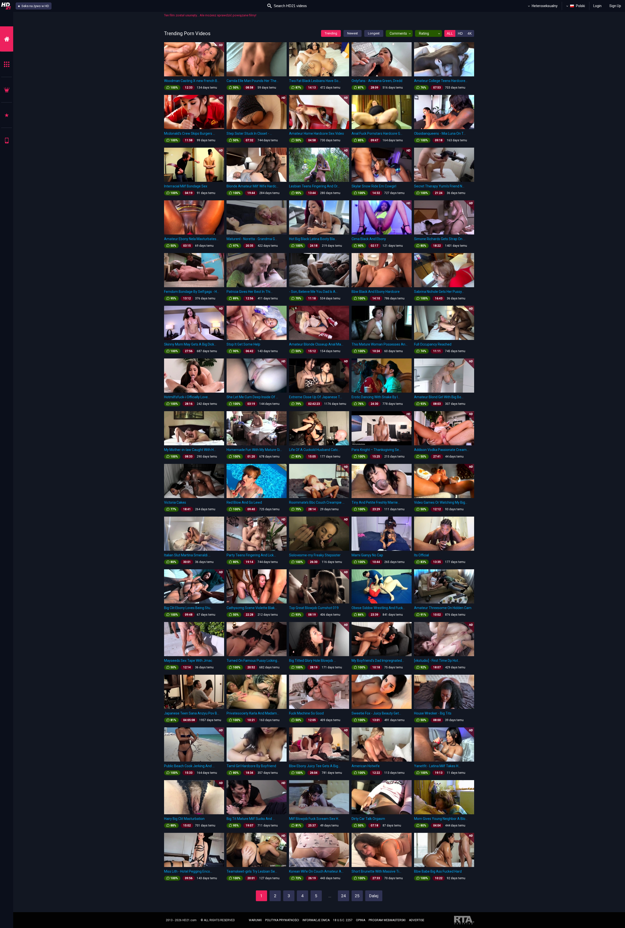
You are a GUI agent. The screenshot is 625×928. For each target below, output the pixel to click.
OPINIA (360, 920)
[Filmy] (6, 38)
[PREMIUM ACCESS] (6, 89)
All (450, 33)
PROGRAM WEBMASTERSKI (387, 920)
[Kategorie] (6, 64)
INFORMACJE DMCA (316, 920)
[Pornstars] (6, 115)
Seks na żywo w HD (35, 6)
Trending (331, 33)
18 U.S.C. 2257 (343, 920)
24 (343, 895)
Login (597, 6)
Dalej (373, 895)
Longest (374, 33)
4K (470, 33)
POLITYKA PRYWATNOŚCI (282, 920)
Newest (352, 33)
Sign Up (615, 6)
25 (357, 895)
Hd (460, 33)
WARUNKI (255, 920)
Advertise (416, 920)
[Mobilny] (6, 140)
